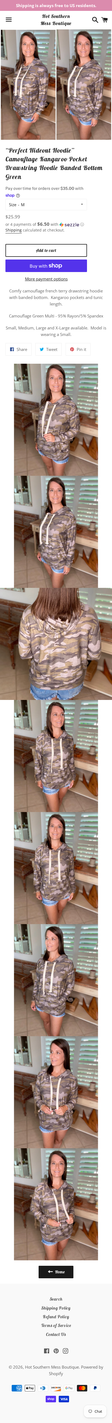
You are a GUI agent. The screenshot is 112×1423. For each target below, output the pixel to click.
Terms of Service (56, 1325)
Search (56, 1299)
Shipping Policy (56, 1308)
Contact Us (56, 1334)
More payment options (46, 279)
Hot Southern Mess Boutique (56, 19)
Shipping (13, 230)
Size (12, 204)
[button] (46, 224)
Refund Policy (56, 1316)
